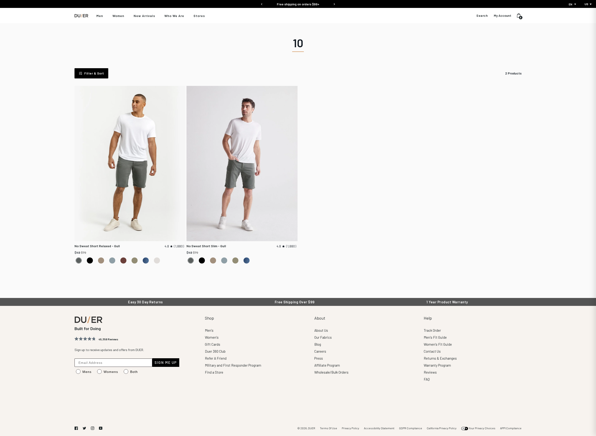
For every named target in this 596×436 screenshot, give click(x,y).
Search (482, 15)
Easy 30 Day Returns (298, 4)
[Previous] (262, 3)
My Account (502, 15)
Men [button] (99, 16)
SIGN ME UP (166, 362)
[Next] (334, 3)
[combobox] (573, 4)
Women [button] (118, 16)
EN (570, 4)
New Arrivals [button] (144, 16)
